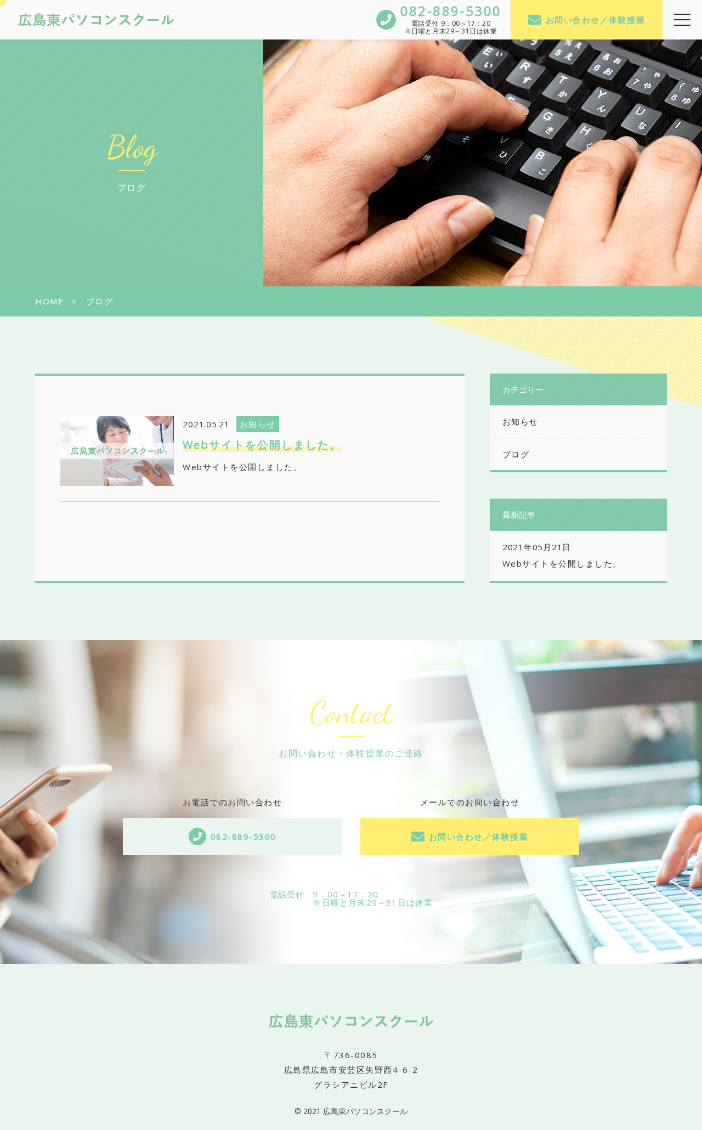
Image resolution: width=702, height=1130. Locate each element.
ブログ (516, 454)
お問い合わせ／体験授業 (596, 19)
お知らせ (520, 421)
